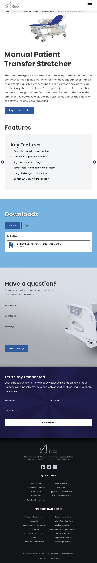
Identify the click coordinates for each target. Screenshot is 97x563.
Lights (33, 537)
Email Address (11, 410)
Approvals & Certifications (61, 491)
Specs (28, 225)
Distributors (36, 496)
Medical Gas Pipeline (63, 525)
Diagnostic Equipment (63, 537)
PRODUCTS (16, 11)
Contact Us (36, 491)
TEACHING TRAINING (31, 11)
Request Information (19, 110)
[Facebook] (42, 465)
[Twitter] (48, 465)
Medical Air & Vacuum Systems (63, 529)
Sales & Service (61, 483)
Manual (12, 225)
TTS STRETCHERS (48, 11)
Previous (2, 162)
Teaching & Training (63, 541)
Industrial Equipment (33, 517)
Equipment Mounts (63, 517)
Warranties (61, 487)
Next (94, 162)
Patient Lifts (34, 529)
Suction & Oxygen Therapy (34, 525)
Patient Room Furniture (63, 521)
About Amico (36, 483)
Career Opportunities (36, 487)
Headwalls (34, 521)
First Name (10, 400)
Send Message (16, 348)
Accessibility (55, 558)
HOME (7, 11)
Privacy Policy (42, 558)
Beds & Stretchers (63, 533)
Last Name (55, 400)
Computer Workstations (34, 541)
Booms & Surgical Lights (34, 533)
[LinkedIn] (54, 465)
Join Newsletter (48, 423)
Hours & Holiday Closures (61, 496)
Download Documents (36, 500)
